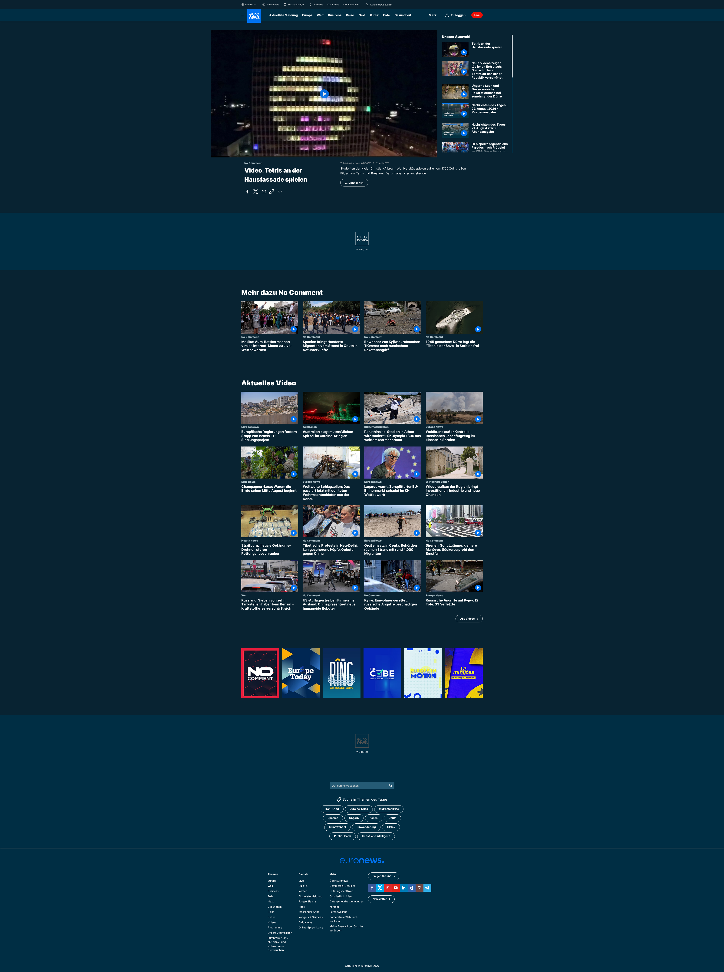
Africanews (305, 922)
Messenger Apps (309, 912)
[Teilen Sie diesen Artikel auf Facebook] (247, 192)
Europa (307, 15)
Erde (386, 15)
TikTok (391, 827)
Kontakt (334, 906)
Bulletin (303, 886)
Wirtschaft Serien (437, 481)
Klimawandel (337, 827)
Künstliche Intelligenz (376, 836)
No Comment (250, 336)
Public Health (342, 836)
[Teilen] (264, 192)
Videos (272, 922)
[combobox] (386, 5)
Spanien (333, 818)
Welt (320, 15)
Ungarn (354, 818)
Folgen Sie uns (307, 901)
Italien (374, 818)
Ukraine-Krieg (359, 809)
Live (477, 15)
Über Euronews (339, 880)
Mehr (333, 874)
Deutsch (249, 4)
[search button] (367, 5)
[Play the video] (324, 93)
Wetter (303, 891)
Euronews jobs (338, 912)
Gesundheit (402, 15)
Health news (249, 540)
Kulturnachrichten (376, 426)
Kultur (374, 15)
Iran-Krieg (332, 809)
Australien (310, 426)
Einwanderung (366, 827)
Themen (273, 874)
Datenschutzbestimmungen (347, 901)
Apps (302, 906)
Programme (275, 927)
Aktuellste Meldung (283, 15)
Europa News (250, 426)
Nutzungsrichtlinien (341, 891)
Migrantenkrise (389, 809)
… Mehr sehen (354, 182)
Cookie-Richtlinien (341, 896)
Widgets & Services (311, 917)
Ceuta (392, 818)
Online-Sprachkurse (311, 927)
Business (334, 15)
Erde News (248, 481)
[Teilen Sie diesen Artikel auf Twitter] (256, 192)
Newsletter (380, 899)
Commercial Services (342, 886)
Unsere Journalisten (280, 932)
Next (362, 15)
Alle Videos (467, 618)
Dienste (303, 874)
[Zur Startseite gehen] (254, 16)
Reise (350, 15)
